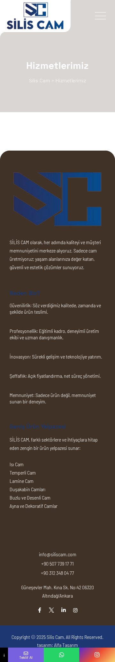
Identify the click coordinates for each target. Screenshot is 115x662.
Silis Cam (55, 637)
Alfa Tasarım (66, 645)
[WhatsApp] (62, 655)
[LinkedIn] (63, 610)
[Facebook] (39, 610)
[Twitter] (51, 610)
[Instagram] (75, 610)
